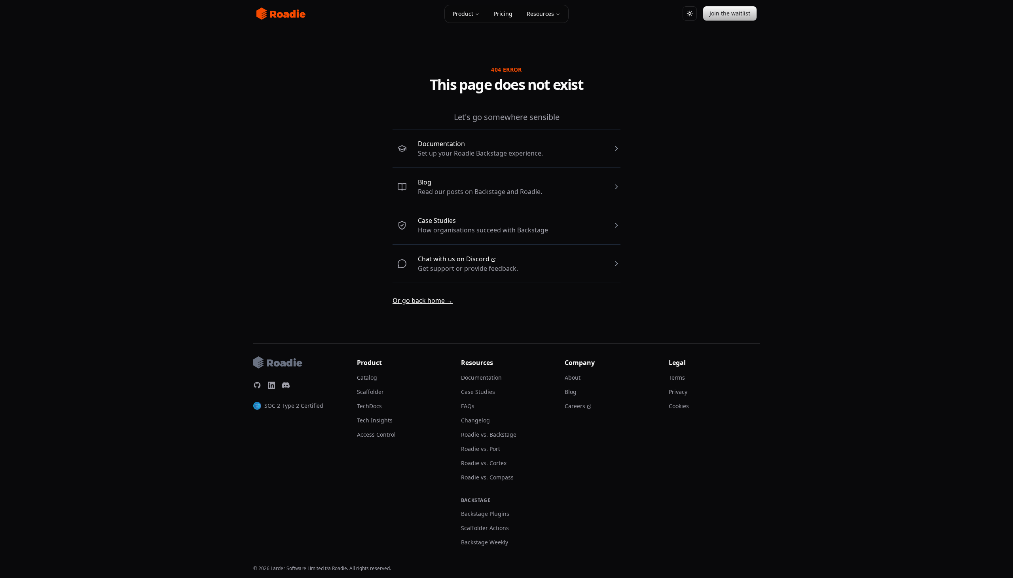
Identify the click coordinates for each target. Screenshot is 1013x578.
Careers (575, 406)
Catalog (367, 377)
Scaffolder (370, 391)
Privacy (678, 391)
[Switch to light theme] (690, 13)
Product (463, 13)
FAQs (467, 406)
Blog (424, 182)
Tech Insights (375, 420)
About (572, 377)
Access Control (376, 434)
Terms (677, 377)
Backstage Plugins (485, 513)
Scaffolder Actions (485, 528)
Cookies (679, 406)
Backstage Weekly (484, 542)
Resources (540, 13)
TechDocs (369, 406)
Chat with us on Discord (453, 259)
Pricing (503, 13)
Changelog (475, 420)
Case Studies (437, 220)
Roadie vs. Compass (487, 477)
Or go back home (423, 300)
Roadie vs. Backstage (488, 434)
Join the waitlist (729, 13)
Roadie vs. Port (480, 449)
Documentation (441, 143)
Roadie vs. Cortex (483, 463)
